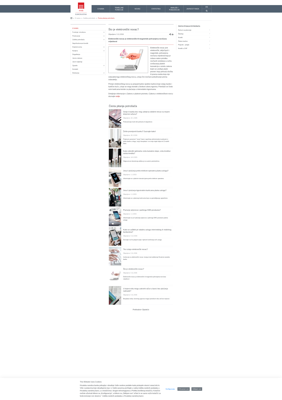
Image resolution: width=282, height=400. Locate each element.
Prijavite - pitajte (183, 45)
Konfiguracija (170, 389)
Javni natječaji (77, 62)
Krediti (180, 37)
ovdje (118, 96)
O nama (78, 18)
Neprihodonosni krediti (80, 43)
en (207, 7)
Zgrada (74, 65)
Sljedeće (145, 310)
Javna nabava (77, 58)
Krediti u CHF (182, 48)
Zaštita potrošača (89, 18)
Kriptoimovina (77, 47)
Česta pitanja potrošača (106, 18)
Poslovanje (76, 36)
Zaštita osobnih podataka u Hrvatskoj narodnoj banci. (123, 396)
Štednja (181, 34)
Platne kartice (183, 41)
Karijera (75, 51)
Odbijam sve (196, 389)
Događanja (76, 54)
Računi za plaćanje (184, 30)
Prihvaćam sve (183, 389)
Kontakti (75, 69)
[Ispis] (173, 34)
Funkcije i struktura (79, 32)
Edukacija (75, 73)
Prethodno (137, 310)
